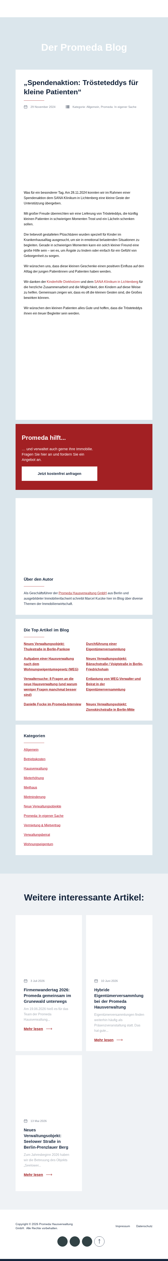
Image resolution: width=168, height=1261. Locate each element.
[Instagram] (75, 1241)
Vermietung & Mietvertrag (42, 825)
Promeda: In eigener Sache (118, 106)
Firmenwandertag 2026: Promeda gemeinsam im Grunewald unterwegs (47, 996)
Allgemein (92, 106)
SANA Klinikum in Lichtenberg (116, 281)
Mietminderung (34, 797)
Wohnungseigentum (38, 844)
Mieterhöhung (34, 778)
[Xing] (87, 1241)
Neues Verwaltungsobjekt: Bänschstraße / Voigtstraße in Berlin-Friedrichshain (114, 664)
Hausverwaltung (36, 768)
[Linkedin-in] (62, 1241)
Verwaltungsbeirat (37, 834)
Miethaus (30, 787)
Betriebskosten (34, 759)
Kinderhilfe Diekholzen (63, 281)
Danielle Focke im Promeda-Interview (52, 704)
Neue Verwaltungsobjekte (42, 806)
